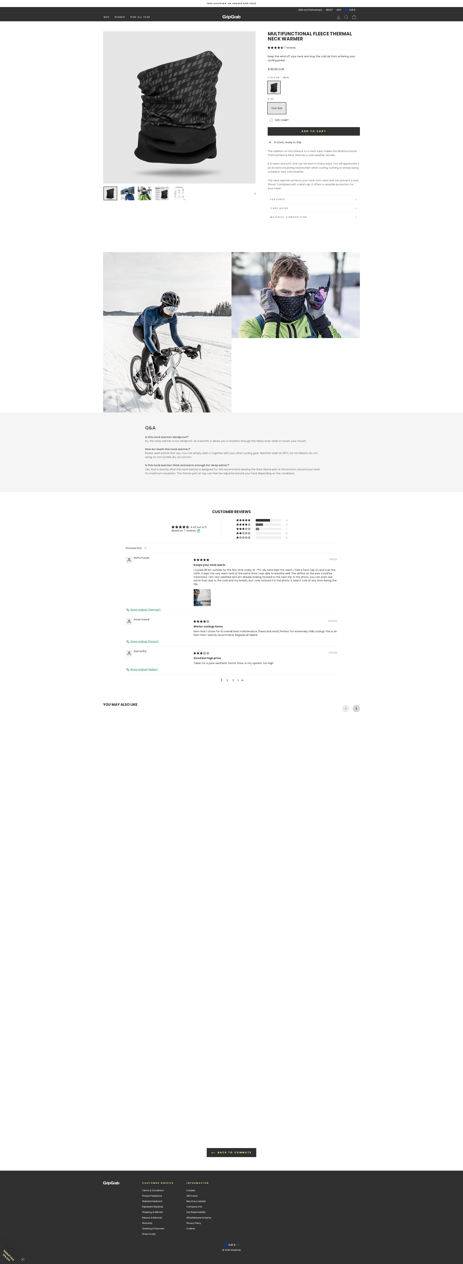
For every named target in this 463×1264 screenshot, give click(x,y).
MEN (106, 17)
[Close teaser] (23, 1259)
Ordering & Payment (153, 1228)
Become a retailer (196, 1201)
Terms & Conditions (153, 1190)
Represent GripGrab (152, 1206)
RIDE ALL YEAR (140, 17)
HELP (339, 9)
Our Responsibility (196, 1212)
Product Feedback (152, 1195)
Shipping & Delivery (152, 1212)
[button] (276, 47)
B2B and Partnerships (310, 9)
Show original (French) (144, 641)
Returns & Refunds (152, 1217)
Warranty (147, 1223)
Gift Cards (192, 1195)
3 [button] (233, 680)
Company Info (194, 1206)
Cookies (190, 1228)
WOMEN (120, 17)
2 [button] (227, 680)
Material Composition (288, 217)
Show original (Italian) (144, 669)
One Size (276, 108)
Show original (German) (145, 610)
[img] (201, 560)
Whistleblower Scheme (198, 1217)
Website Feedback (152, 1201)
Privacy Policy (193, 1223)
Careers (190, 1190)
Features (277, 199)
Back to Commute (234, 1152)
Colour (278, 77)
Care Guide (279, 208)
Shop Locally (149, 1234)
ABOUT (329, 9)
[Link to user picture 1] (202, 597)
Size (271, 99)
